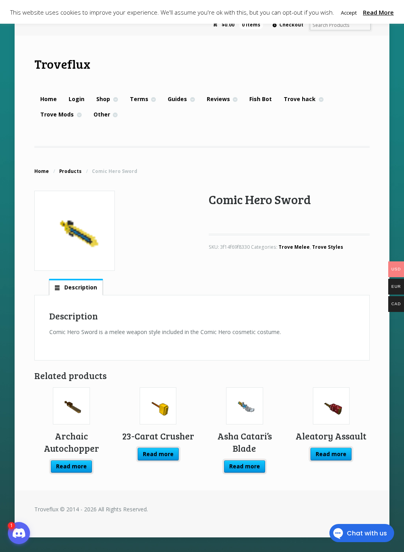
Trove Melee (294, 247)
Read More (378, 12)
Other (102, 114)
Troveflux (62, 63)
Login (76, 99)
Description (80, 287)
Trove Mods (57, 114)
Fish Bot (260, 99)
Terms (139, 99)
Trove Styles (327, 247)
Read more (71, 466)
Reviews (218, 99)
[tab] (76, 287)
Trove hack (300, 99)
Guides (177, 99)
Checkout (291, 24)
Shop (103, 99)
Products (70, 171)
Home (48, 99)
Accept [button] (349, 12)
